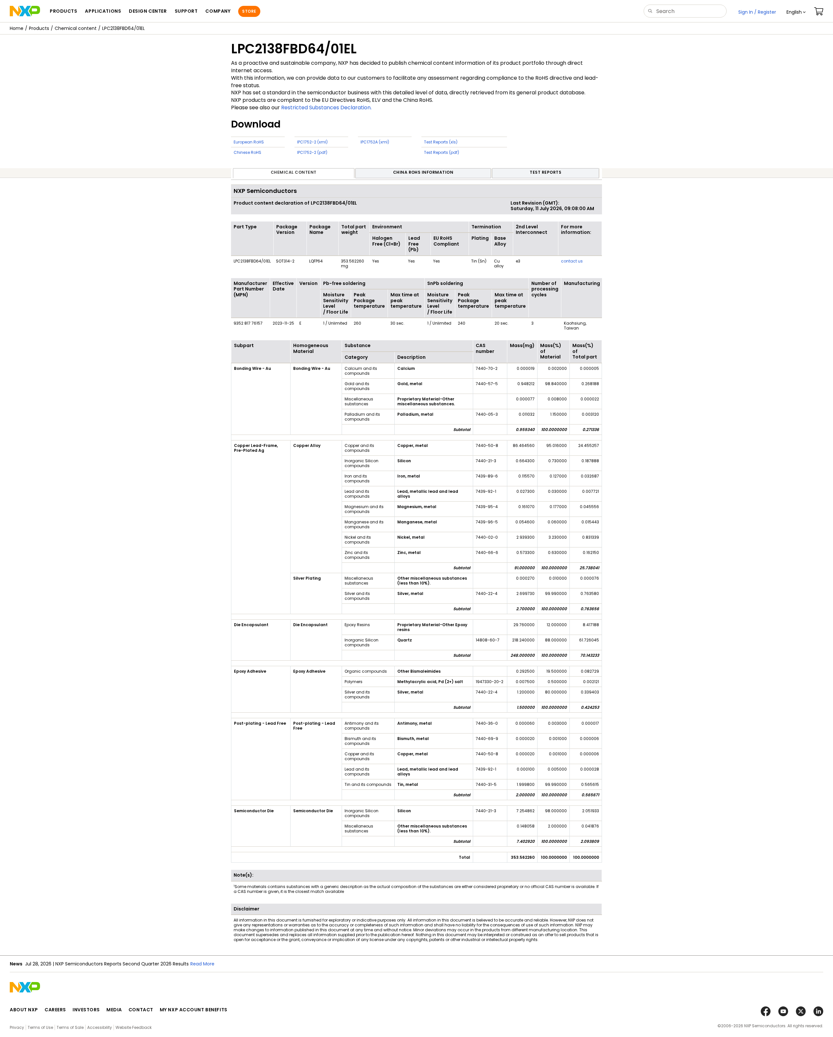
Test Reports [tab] (545, 172)
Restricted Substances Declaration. (326, 107)
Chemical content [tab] (294, 172)
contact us (572, 261)
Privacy (17, 1027)
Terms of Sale (70, 1027)
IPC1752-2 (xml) (312, 142)
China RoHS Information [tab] (423, 172)
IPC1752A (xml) (375, 142)
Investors (86, 1009)
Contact (141, 1009)
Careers (55, 1009)
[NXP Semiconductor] (25, 11)
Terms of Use (40, 1027)
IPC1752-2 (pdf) (312, 152)
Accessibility (99, 1027)
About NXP (24, 1009)
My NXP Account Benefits (193, 1009)
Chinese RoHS (247, 152)
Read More (291, 964)
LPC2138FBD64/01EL (123, 28)
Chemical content (76, 28)
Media (114, 1009)
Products (39, 28)
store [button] (249, 11)
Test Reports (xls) (440, 142)
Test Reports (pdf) (441, 152)
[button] (796, 12)
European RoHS (249, 142)
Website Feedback (134, 1027)
